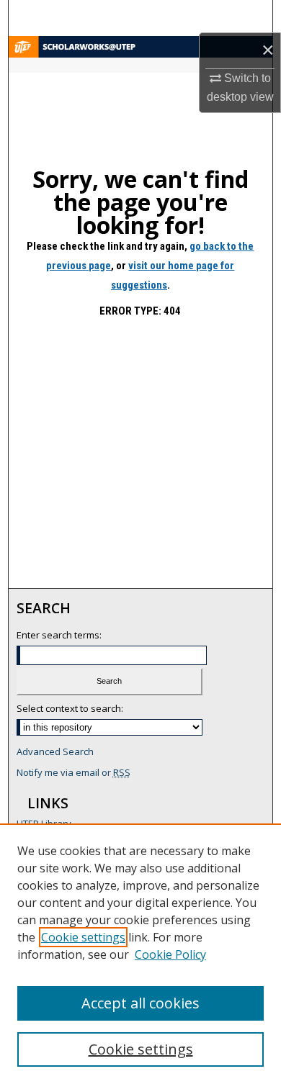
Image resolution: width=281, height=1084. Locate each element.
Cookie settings (83, 937)
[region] (140, 953)
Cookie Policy (170, 954)
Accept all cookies (140, 1003)
